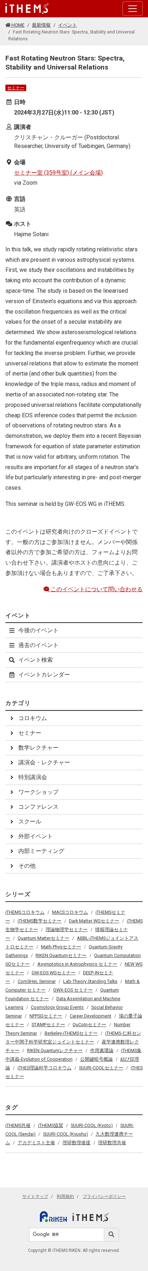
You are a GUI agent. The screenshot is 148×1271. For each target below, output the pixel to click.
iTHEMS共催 (18, 1125)
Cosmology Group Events (57, 1007)
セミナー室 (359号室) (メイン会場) (58, 172)
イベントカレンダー (44, 674)
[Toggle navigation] (132, 8)
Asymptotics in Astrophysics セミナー (77, 964)
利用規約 (65, 1196)
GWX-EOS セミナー (73, 990)
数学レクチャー (38, 747)
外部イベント (35, 836)
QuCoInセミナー (89, 1024)
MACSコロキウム (70, 912)
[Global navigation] (26, 8)
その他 (27, 865)
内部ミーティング (41, 851)
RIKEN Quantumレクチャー (55, 1050)
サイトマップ (35, 1196)
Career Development (90, 1016)
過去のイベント (38, 645)
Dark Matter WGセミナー (94, 921)
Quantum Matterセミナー (43, 938)
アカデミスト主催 (36, 1142)
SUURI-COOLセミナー (101, 1067)
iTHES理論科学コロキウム (44, 1067)
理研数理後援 (77, 1142)
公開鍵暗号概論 (96, 1059)
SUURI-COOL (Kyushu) (65, 1134)
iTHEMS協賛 (50, 1125)
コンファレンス (38, 806)
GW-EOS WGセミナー (53, 972)
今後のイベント (38, 630)
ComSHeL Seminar (37, 981)
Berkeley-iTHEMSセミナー (71, 1033)
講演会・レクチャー (44, 762)
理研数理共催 (112, 1142)
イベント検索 (35, 659)
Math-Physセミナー (61, 946)
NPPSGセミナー (45, 1016)
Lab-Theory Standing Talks (90, 981)
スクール (29, 821)
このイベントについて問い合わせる (96, 589)
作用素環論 (102, 1050)
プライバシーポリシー (104, 1196)
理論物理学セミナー (67, 929)
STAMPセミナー (48, 1024)
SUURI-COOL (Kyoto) (92, 1125)
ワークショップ (38, 792)
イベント (67, 25)
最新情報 (41, 25)
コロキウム (32, 718)
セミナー (15, 87)
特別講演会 (32, 777)
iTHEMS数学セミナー (39, 921)
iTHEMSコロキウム (25, 912)
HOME (17, 25)
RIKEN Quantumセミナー (61, 955)
